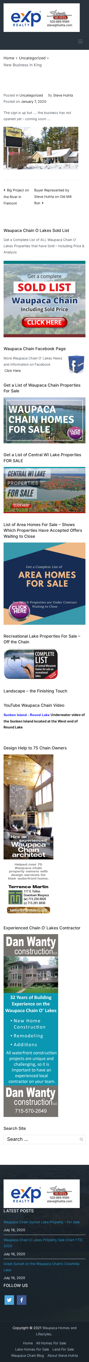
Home (28, 1343)
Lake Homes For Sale (32, 1349)
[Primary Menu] (80, 41)
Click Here (13, 371)
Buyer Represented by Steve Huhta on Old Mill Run (52, 196)
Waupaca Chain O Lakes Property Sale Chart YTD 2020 (43, 1243)
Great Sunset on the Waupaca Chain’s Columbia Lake (41, 1267)
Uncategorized (31, 95)
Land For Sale (63, 1349)
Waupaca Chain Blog (27, 1355)
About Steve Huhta (62, 1355)
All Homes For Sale (51, 1343)
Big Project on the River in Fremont (16, 196)
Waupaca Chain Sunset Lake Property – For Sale (42, 1222)
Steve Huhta (63, 95)
